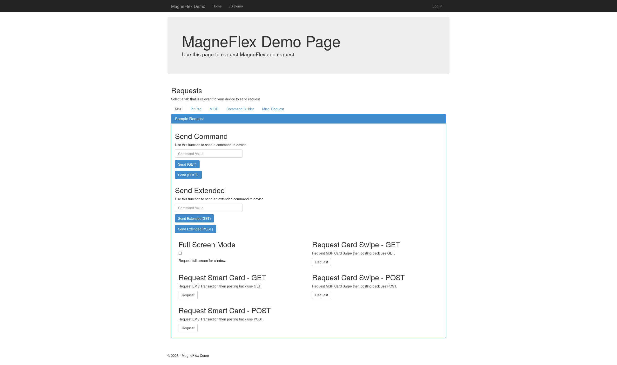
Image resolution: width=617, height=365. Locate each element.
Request (321, 262)
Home (217, 6)
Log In (437, 6)
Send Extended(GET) (194, 218)
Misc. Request (273, 108)
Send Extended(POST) (195, 229)
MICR (214, 108)
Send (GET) (187, 164)
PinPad (196, 108)
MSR (178, 108)
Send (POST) (188, 174)
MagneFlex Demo (188, 6)
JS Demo (236, 6)
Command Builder (240, 108)
